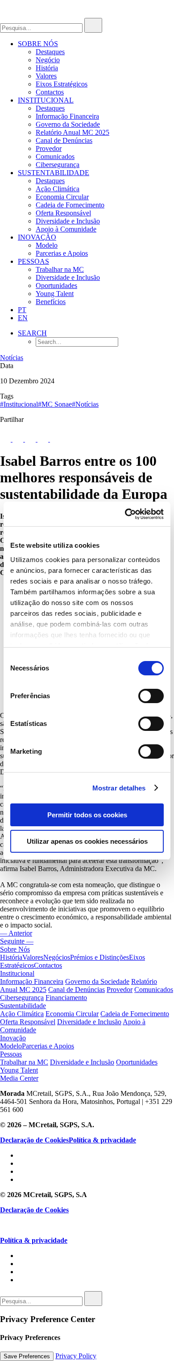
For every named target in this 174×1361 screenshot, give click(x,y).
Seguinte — (16, 941)
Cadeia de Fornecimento (70, 205)
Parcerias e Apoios (62, 253)
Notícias (11, 357)
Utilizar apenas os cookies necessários (87, 841)
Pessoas (33, 261)
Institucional (46, 100)
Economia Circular (62, 197)
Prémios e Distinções (99, 957)
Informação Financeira (67, 116)
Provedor (49, 148)
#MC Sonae (55, 404)
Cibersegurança (57, 164)
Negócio (48, 60)
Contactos (50, 92)
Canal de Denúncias (64, 140)
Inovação (37, 237)
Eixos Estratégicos (61, 84)
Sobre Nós (38, 43)
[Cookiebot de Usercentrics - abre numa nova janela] (125, 514)
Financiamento (66, 997)
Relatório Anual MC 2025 (72, 132)
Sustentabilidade (53, 172)
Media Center (19, 1078)
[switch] (151, 696)
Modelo (47, 245)
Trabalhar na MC (60, 269)
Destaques (50, 52)
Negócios (56, 957)
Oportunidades (56, 285)
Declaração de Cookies (34, 1140)
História (47, 68)
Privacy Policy (75, 1356)
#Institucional (19, 404)
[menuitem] (96, 68)
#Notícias (85, 404)
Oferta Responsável (63, 213)
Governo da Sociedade (68, 124)
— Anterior (16, 933)
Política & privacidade (102, 1140)
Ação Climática (57, 189)
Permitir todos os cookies (87, 815)
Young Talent (55, 293)
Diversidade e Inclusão (68, 221)
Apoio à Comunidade (66, 229)
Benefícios (51, 301)
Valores (46, 76)
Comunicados (55, 156)
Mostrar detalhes (119, 788)
